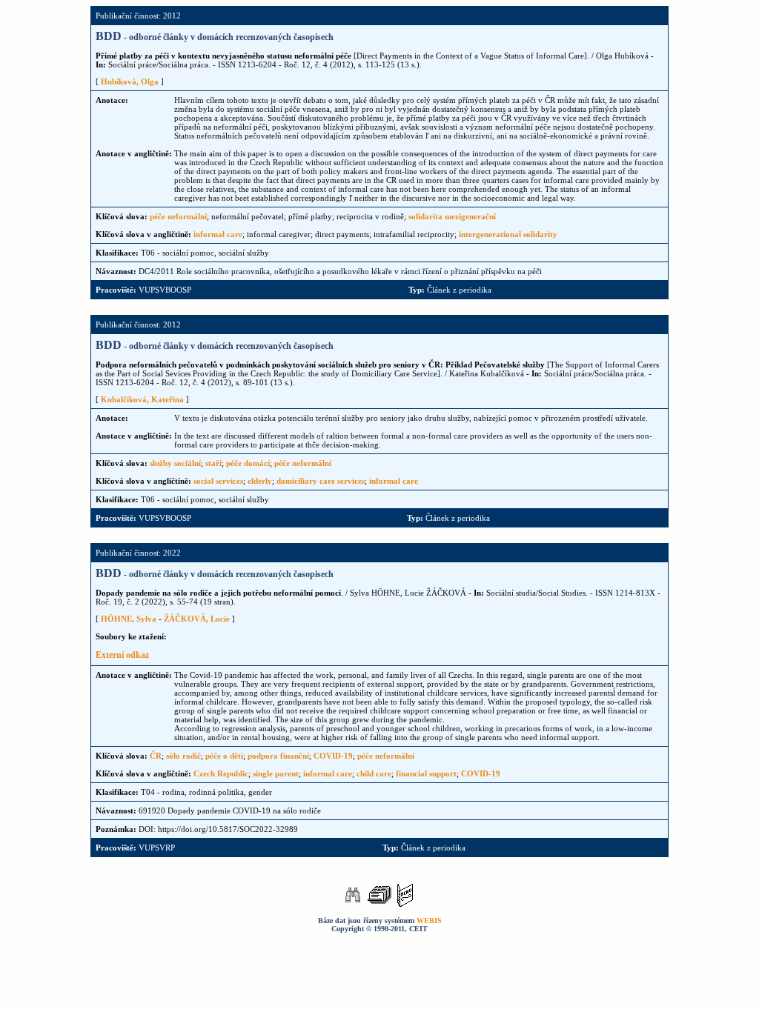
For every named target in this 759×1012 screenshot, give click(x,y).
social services (218, 480)
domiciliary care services (320, 480)
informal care (217, 234)
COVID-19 (333, 755)
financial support (426, 773)
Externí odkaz (122, 655)
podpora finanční (278, 755)
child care (374, 773)
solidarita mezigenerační (452, 216)
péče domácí (248, 463)
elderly (260, 480)
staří (213, 463)
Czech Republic (220, 773)
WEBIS (429, 920)
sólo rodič (183, 755)
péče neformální (178, 216)
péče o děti (224, 755)
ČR (156, 755)
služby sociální (175, 463)
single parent (276, 773)
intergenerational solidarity (508, 234)
